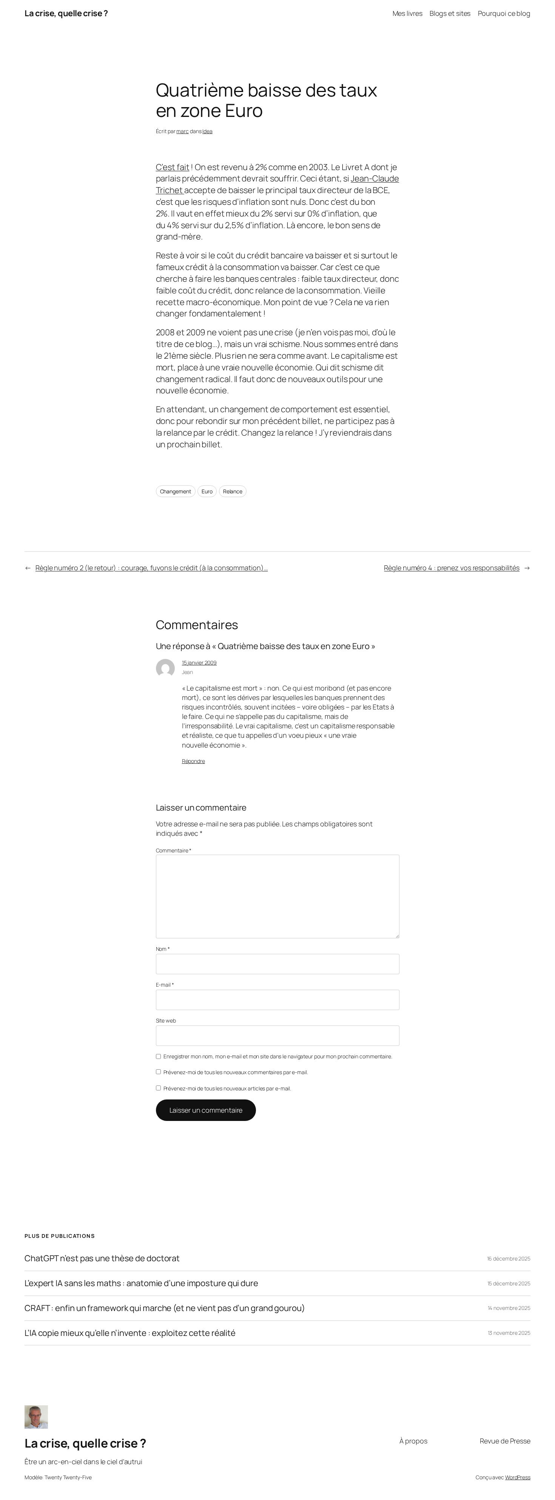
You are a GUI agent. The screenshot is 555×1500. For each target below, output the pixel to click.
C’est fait (173, 167)
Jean (187, 672)
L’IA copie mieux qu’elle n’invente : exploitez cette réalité (130, 1333)
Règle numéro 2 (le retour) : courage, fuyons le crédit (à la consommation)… (151, 567)
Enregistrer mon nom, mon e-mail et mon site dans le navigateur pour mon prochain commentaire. (277, 1056)
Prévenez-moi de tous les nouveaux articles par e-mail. (227, 1088)
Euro (207, 491)
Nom (163, 948)
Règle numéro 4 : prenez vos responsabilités (452, 567)
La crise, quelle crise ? (66, 13)
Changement (175, 491)
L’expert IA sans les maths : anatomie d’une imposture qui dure (141, 1283)
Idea (207, 131)
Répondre (193, 761)
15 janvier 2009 (199, 662)
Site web (166, 1020)
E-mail (165, 984)
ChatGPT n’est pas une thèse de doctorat (102, 1258)
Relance (232, 491)
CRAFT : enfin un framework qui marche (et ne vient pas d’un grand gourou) (165, 1308)
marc (182, 131)
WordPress (517, 1477)
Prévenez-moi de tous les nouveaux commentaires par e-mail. (235, 1072)
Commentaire (174, 850)
